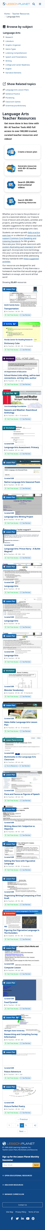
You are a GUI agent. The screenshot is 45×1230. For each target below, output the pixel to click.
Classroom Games (13, 101)
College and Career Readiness (18, 65)
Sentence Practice (13, 94)
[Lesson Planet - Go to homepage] (16, 4)
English (9, 68)
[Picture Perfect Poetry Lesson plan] (22, 1098)
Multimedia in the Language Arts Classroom (20, 758)
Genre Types (11, 49)
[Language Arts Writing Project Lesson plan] (22, 508)
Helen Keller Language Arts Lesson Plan (20, 723)
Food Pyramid (10, 1002)
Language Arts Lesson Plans (17, 90)
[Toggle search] (33, 4)
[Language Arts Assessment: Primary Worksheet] (22, 439)
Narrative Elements (13, 72)
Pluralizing (10, 97)
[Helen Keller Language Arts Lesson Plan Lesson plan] (22, 716)
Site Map (9, 1212)
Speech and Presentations (16, 57)
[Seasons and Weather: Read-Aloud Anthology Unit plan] (22, 415)
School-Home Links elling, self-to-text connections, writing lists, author (22, 376)
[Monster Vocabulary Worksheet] (22, 692)
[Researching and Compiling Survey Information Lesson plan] (22, 1028)
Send (36, 1165)
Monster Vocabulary (14, 690)
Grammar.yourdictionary (16, 105)
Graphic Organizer (13, 45)
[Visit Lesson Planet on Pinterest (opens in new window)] (33, 1218)
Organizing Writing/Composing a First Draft (22, 897)
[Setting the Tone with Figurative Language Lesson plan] (22, 866)
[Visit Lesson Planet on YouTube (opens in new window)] (27, 1218)
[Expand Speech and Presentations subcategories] (4, 57)
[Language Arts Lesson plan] (22, 577)
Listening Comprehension (16, 53)
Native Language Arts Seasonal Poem (22, 482)
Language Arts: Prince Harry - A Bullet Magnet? (22, 550)
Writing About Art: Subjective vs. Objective (19, 827)
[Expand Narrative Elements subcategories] (4, 72)
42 (35, 1125)
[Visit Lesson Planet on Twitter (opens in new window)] (17, 1218)
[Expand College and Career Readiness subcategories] (4, 64)
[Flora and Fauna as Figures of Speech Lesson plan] (22, 786)
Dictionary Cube (12, 343)
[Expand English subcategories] (4, 68)
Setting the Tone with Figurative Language (19, 862)
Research (9, 37)
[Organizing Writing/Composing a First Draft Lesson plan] (22, 901)
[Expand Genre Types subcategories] (4, 49)
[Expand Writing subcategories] (4, 60)
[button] (40, 3)
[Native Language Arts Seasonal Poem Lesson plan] (22, 473)
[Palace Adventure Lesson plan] (22, 1063)
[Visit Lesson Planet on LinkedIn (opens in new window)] (22, 1218)
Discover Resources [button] (14, 1185)
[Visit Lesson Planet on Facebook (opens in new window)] (12, 1218)
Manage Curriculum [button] (14, 1194)
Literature (10, 41)
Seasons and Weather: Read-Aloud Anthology (20, 411)
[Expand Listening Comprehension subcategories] (4, 53)
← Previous (22, 1119)
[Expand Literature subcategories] (4, 41)
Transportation (11, 308)
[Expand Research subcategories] (4, 37)
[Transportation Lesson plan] (22, 311)
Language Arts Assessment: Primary (21, 447)
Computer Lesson (12, 967)
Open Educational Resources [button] (18, 1175)
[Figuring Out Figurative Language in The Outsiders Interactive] (22, 925)
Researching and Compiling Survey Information (21, 1035)
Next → (22, 1131)
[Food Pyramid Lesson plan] (22, 1004)
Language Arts (11, 586)
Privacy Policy (20, 1212)
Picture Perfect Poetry (14, 1106)
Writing (9, 61)
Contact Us (22, 1205)
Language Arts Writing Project (18, 516)
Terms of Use (33, 1212)
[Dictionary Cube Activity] (22, 346)
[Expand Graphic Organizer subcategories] (4, 45)
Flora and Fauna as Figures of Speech (22, 794)
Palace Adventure (12, 1071)
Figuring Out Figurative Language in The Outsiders (21, 931)
